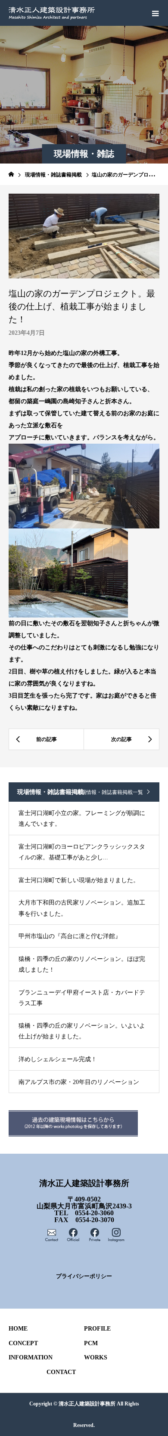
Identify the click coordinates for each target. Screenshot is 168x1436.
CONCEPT (23, 1343)
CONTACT (61, 1372)
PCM (91, 1343)
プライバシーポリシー (84, 1276)
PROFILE (97, 1328)
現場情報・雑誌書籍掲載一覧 (109, 792)
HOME (18, 1328)
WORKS (95, 1357)
